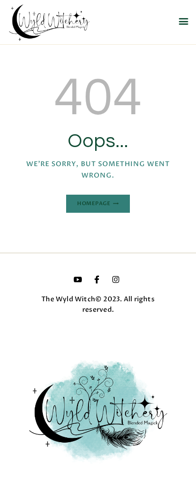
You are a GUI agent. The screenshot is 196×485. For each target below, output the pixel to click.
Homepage (94, 203)
